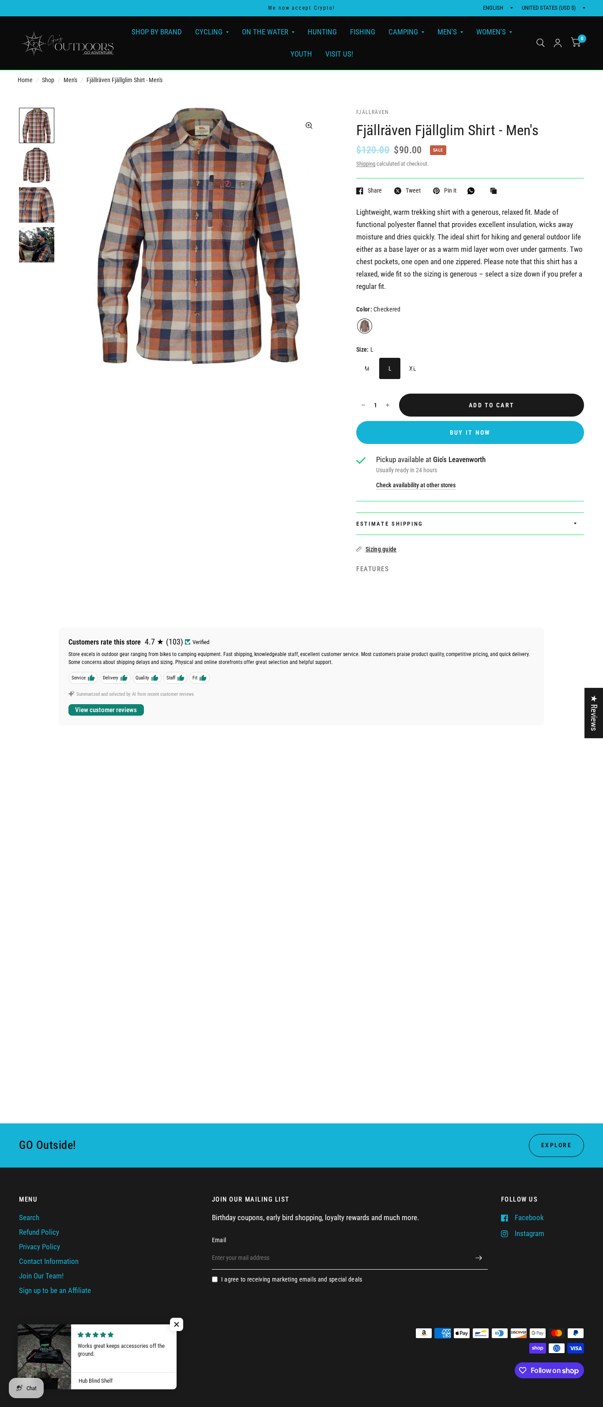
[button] (176, 1324)
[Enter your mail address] (479, 1258)
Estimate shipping (389, 523)
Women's (491, 31)
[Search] (540, 43)
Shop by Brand (157, 31)
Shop (48, 79)
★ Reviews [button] (594, 713)
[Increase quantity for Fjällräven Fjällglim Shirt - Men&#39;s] (387, 405)
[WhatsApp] (473, 190)
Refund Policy (39, 1232)
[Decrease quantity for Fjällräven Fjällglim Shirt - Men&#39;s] (363, 405)
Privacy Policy (39, 1247)
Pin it (450, 190)
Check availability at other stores (416, 485)
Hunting (322, 31)
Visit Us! (339, 53)
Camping (403, 31)
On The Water (265, 31)
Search (29, 1218)
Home (25, 79)
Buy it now (470, 432)
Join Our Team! (41, 1276)
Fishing (362, 31)
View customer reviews (106, 710)
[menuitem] (156, 32)
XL (412, 368)
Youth (301, 53)
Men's (447, 31)
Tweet (413, 190)
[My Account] (557, 43)
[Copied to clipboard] (495, 191)
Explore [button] (556, 1145)
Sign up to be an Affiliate (55, 1290)
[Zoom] (309, 125)
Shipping (365, 163)
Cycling (208, 31)
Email (219, 1240)
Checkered (364, 326)
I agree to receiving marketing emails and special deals (291, 1279)
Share (375, 190)
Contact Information (49, 1261)
